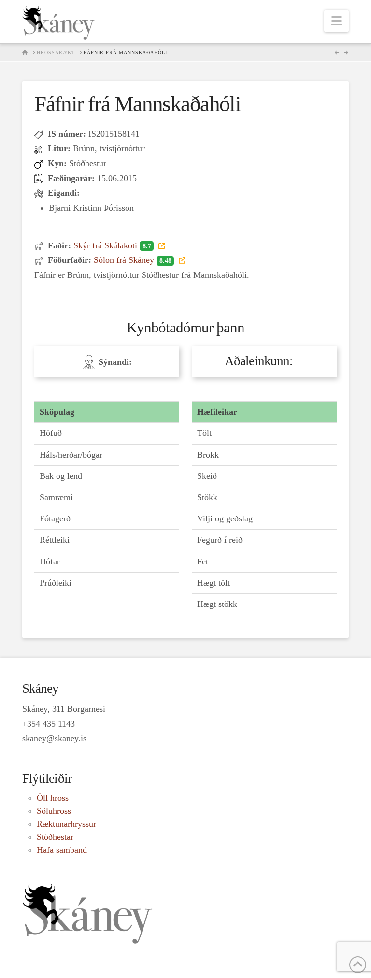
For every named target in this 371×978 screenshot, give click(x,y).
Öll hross (53, 798)
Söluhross (54, 811)
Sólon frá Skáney (132, 260)
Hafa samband (62, 850)
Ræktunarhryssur (66, 824)
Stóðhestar (55, 837)
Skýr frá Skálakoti (112, 245)
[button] (336, 21)
